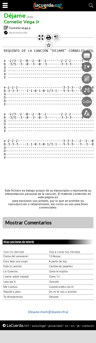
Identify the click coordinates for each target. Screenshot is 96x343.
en (72, 325)
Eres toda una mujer (15, 261)
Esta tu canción (12, 266)
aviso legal (39, 325)
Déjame (15, 16)
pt (78, 325)
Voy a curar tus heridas (64, 252)
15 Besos (54, 256)
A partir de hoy (58, 261)
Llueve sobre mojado (16, 276)
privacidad (55, 325)
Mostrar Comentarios (28, 222)
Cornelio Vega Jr (21, 22)
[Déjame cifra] (58, 311)
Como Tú (54, 276)
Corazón (54, 281)
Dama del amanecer (15, 256)
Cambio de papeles (61, 266)
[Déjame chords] (38, 311)
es (66, 325)
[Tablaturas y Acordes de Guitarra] (48, 8)
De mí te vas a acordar (63, 291)
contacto (88, 325)
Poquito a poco (11, 291)
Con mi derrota (14, 252)
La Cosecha (10, 271)
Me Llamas (10, 287)
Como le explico (58, 271)
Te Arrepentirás (13, 297)
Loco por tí (9, 281)
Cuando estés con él (61, 287)
